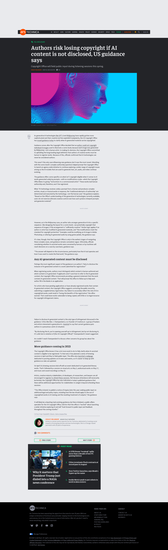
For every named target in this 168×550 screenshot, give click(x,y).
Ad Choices (41, 545)
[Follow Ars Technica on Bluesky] (32, 525)
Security (101, 32)
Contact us (122, 513)
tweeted (66, 324)
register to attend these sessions (57, 378)
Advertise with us (125, 515)
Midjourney (71, 135)
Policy (87, 32)
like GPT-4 (59, 135)
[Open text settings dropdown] (29, 137)
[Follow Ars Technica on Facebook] (41, 525)
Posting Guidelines (101, 522)
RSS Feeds (97, 527)
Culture (68, 32)
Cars (61, 32)
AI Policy (97, 524)
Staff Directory (100, 515)
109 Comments (43, 433)
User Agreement (116, 538)
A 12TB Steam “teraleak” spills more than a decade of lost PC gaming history (81, 453)
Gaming (74, 32)
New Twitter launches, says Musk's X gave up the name (83, 472)
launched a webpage (85, 356)
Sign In (145, 32)
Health (81, 32)
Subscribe (127, 32)
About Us (97, 513)
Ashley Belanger (36, 69)
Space (108, 32)
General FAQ (98, 520)
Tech (113, 32)
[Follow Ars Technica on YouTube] (46, 525)
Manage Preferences (40, 534)
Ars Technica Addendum (52, 540)
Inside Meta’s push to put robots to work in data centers (83, 481)
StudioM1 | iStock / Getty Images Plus (46, 125)
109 (59, 69)
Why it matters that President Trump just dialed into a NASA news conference (46, 477)
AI (51, 32)
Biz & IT (56, 32)
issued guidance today (45, 140)
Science (94, 32)
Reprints (121, 517)
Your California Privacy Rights (73, 540)
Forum (118, 32)
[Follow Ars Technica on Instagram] (51, 525)
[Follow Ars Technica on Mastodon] (37, 525)
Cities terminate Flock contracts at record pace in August (83, 463)
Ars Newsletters (100, 517)
